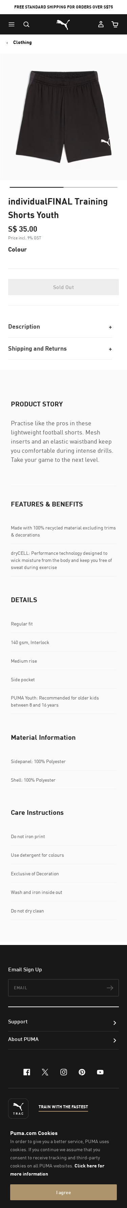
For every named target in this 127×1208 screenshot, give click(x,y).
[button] (13, 24)
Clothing (22, 42)
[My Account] (100, 24)
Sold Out (63, 287)
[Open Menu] (13, 24)
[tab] (36, 187)
